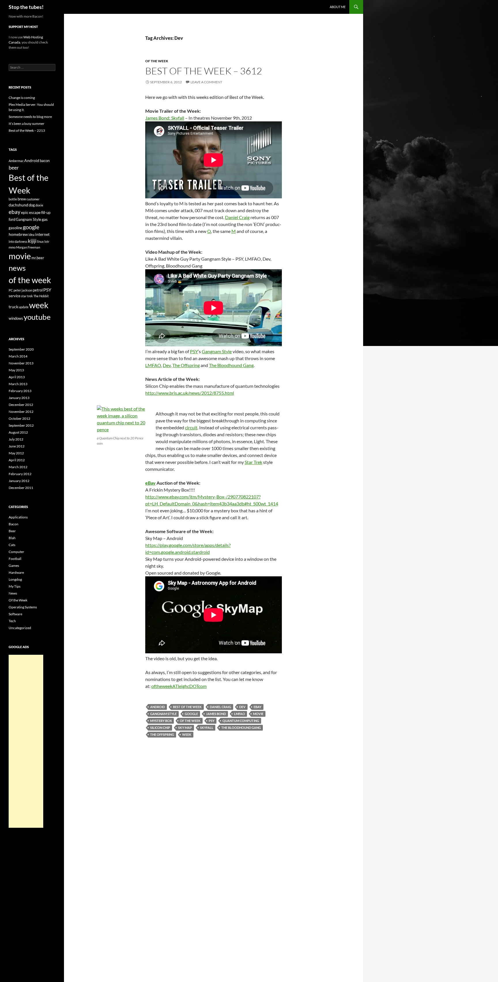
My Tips (14, 586)
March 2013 (18, 384)
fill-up (45, 212)
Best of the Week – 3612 (203, 71)
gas (45, 219)
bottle (13, 199)
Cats (12, 545)
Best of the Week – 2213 (27, 130)
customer (33, 199)
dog (32, 205)
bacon (45, 160)
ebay (257, 707)
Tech (12, 621)
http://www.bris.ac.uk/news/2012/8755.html (189, 393)
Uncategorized (20, 628)
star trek (27, 296)
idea (32, 234)
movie (258, 714)
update (24, 307)
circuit (191, 427)
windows (16, 318)
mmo (12, 247)
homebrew (18, 234)
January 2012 (19, 481)
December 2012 (21, 404)
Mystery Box (161, 721)
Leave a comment (206, 82)
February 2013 (20, 391)
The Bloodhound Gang (231, 365)
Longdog (15, 579)
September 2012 (21, 425)
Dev (167, 365)
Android (157, 707)
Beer (12, 531)
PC (11, 290)
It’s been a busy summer (26, 123)
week (186, 734)
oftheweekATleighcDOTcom (179, 686)
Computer (16, 552)
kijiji (32, 241)
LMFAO (153, 365)
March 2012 (18, 467)
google (191, 714)
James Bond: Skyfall (164, 118)
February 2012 (20, 474)
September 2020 (21, 349)
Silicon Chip (160, 727)
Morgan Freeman (28, 247)
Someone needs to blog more (30, 116)
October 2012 (19, 418)
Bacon (13, 524)
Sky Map (185, 727)
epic (25, 212)
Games (14, 565)
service (14, 296)
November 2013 (21, 363)
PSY (194, 351)
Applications (18, 517)
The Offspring (186, 365)
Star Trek (253, 462)
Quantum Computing (240, 721)
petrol (38, 290)
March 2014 (18, 356)
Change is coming (22, 97)
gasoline (15, 227)
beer (14, 167)
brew (22, 199)
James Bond (216, 714)
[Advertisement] (26, 741)
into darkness (18, 241)
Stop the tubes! (26, 7)
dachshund (18, 204)
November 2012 (21, 411)
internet (42, 234)
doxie (39, 205)
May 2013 (16, 370)
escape (35, 212)
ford (12, 219)
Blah (12, 538)
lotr (46, 241)
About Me (338, 7)
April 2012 (17, 460)
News (13, 593)
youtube (37, 316)
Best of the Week (187, 707)
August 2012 (18, 432)
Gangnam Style (217, 351)
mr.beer (37, 257)
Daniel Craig (237, 217)
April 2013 (17, 377)
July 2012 (16, 439)
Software (15, 614)
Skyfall (206, 727)
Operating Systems (23, 607)
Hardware (16, 572)
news (17, 267)
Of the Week (156, 61)
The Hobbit (41, 296)
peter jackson (23, 290)
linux (40, 241)
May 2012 (16, 453)
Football (15, 558)
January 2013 (19, 398)
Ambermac (16, 161)
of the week (190, 721)
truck (13, 306)
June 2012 (16, 446)
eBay (150, 483)
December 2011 (21, 488)
